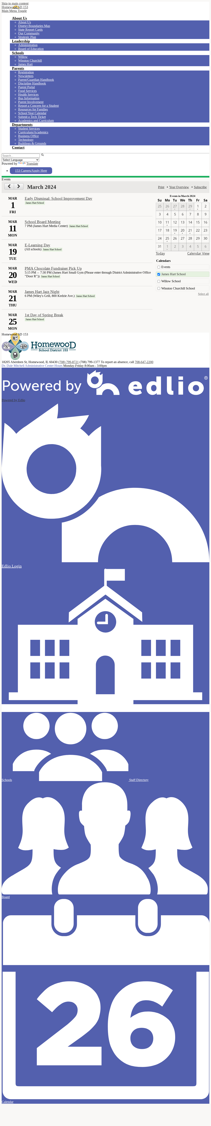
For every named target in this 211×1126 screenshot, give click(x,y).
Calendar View (198, 253)
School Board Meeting (43, 222)
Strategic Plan (27, 37)
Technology (26, 139)
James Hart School (173, 274)
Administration (28, 45)
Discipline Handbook (32, 83)
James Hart (25, 64)
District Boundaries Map (34, 26)
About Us (24, 22)
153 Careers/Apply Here (31, 170)
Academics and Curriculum (36, 120)
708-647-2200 (144, 362)
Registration (26, 72)
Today (160, 253)
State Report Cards (30, 29)
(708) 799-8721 (68, 362)
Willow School (171, 281)
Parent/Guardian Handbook (36, 79)
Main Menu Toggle (14, 11)
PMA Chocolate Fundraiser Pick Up (53, 268)
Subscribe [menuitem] (200, 187)
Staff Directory (138, 780)
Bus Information (28, 98)
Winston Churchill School (178, 288)
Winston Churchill (30, 60)
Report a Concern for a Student (38, 105)
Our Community (29, 33)
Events (165, 267)
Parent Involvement (30, 102)
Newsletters (25, 76)
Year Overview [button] (179, 187)
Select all (203, 293)
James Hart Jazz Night (42, 291)
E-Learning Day (37, 245)
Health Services (28, 94)
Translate (32, 163)
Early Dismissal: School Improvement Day (58, 198)
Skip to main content (15, 3)
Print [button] (161, 187)
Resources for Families (33, 109)
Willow (23, 57)
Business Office (28, 136)
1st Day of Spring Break (44, 315)
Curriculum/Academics (33, 132)
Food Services (27, 91)
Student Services (29, 128)
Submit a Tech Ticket (32, 117)
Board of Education (31, 49)
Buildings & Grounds (32, 143)
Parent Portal (26, 87)
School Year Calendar (32, 113)
